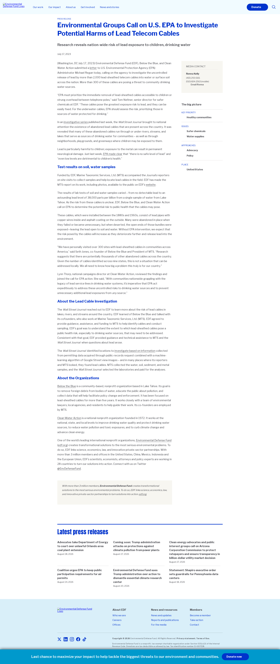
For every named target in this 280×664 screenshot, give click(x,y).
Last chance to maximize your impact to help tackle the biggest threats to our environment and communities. (125, 657)
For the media (158, 624)
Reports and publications (165, 620)
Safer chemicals (196, 131)
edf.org (62, 445)
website (151, 184)
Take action (196, 620)
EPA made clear (112, 153)
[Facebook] (78, 639)
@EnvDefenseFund (69, 468)
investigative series (76, 122)
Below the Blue (66, 386)
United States (195, 169)
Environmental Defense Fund (154, 440)
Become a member (200, 615)
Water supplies (195, 136)
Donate (256, 7)
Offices (116, 624)
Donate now (234, 656)
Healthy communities (199, 117)
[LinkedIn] (66, 639)
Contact (194, 624)
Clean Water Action (69, 418)
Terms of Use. (203, 638)
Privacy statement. (186, 638)
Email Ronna (197, 84)
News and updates (161, 615)
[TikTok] (84, 639)
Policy (190, 155)
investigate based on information (134, 350)
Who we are (119, 615)
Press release (64, 19)
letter (93, 67)
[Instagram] (72, 639)
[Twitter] (59, 639)
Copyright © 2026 (121, 638)
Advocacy (192, 150)
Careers (116, 620)
